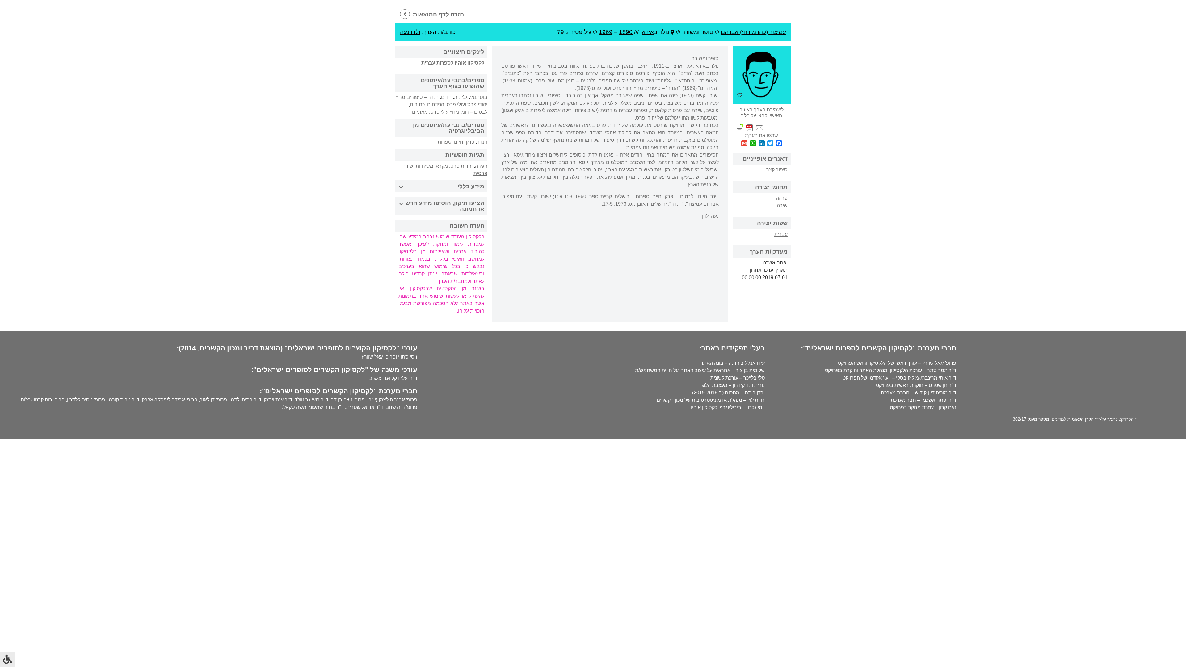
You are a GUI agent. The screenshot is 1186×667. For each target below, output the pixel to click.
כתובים (417, 104)
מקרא (442, 166)
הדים (446, 97)
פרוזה (782, 198)
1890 (626, 32)
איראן (647, 32)
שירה (782, 205)
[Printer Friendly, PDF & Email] (750, 127)
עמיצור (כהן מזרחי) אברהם (753, 32)
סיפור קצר (777, 169)
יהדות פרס (461, 166)
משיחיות (424, 166)
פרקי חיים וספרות (456, 142)
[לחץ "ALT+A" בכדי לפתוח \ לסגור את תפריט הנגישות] (7, 659)
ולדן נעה (410, 32)
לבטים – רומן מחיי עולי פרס (458, 112)
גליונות (461, 97)
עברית (781, 234)
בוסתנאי (478, 97)
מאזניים (420, 112)
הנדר (482, 142)
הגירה (481, 166)
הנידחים (435, 104)
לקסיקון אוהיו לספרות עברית (452, 62)
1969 (605, 32)
